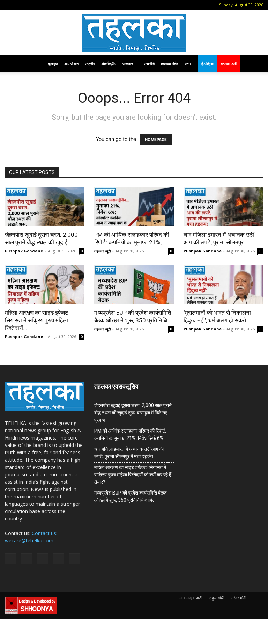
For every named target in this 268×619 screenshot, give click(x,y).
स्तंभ (188, 63)
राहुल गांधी (216, 598)
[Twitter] (55, 5)
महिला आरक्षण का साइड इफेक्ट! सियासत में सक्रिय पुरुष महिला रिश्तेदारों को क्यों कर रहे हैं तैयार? (132, 474)
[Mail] (32, 5)
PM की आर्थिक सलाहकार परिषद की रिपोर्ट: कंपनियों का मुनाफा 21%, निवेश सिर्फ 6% (130, 434)
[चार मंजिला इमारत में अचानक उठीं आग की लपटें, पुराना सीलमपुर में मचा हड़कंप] (223, 206)
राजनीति (149, 63)
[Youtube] (66, 5)
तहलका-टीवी (229, 63)
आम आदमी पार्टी (190, 598)
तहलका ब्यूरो (102, 251)
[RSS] (43, 5)
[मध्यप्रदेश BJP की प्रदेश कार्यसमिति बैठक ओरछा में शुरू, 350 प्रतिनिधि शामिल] (134, 285)
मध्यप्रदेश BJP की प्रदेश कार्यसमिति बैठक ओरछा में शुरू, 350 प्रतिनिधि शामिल (130, 496)
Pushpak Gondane (24, 251)
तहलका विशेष (169, 63)
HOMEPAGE (156, 139)
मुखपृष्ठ (53, 63)
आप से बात (71, 63)
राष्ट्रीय (90, 63)
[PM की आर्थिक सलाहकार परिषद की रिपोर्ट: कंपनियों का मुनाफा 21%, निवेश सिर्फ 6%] (134, 206)
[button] (10, 4)
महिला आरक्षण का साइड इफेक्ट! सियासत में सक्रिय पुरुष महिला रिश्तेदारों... (37, 320)
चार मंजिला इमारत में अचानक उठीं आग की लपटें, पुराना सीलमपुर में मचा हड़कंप (129, 452)
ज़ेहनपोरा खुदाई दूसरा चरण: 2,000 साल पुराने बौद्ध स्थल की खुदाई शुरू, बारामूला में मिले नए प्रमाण (133, 413)
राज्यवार (127, 63)
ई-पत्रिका (207, 63)
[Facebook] (20, 5)
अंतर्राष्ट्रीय (108, 63)
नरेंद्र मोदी (238, 598)
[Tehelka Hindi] (134, 33)
